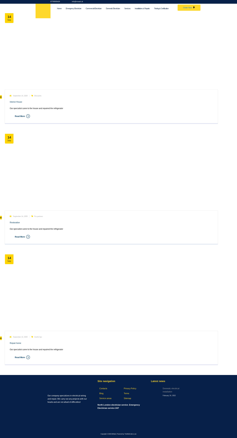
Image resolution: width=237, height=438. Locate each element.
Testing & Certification (161, 8)
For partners (38, 216)
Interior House (16, 102)
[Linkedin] (59, 407)
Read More (20, 116)
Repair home (15, 343)
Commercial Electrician (93, 8)
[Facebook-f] (178, 2)
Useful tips (38, 337)
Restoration (15, 222)
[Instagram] (183, 2)
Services (127, 8)
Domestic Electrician (113, 8)
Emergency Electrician (73, 8)
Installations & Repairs (142, 8)
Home (59, 8)
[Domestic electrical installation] (156, 392)
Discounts (37, 96)
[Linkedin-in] (188, 2)
